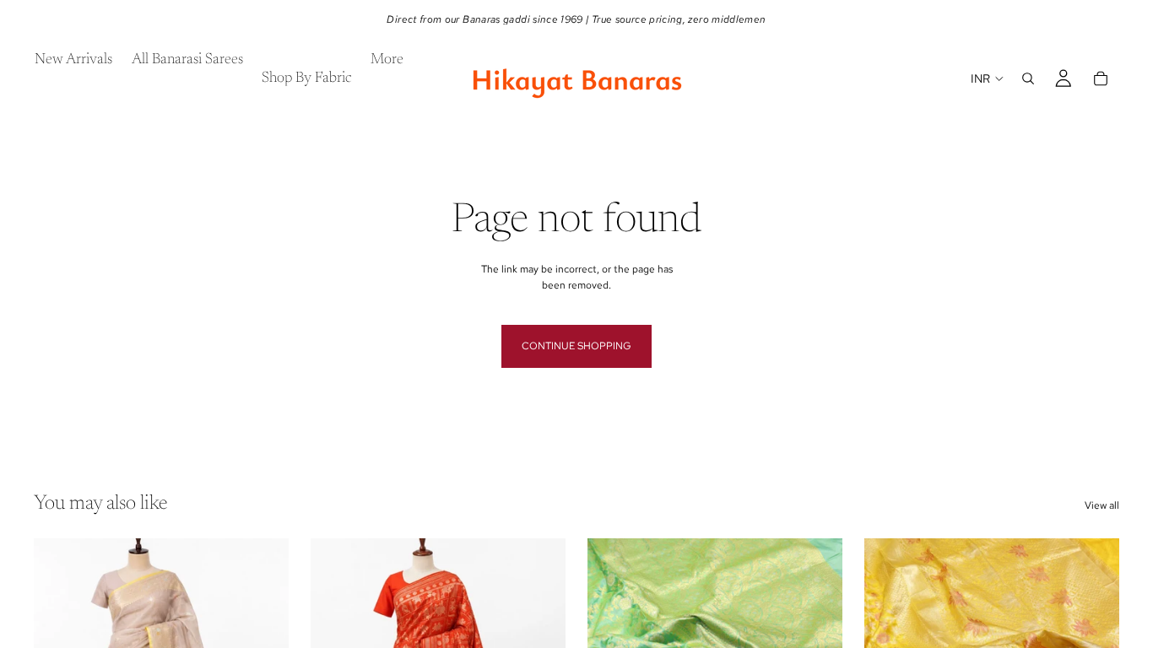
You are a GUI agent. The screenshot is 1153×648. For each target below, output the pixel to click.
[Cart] (1100, 78)
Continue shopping (576, 346)
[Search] (1028, 78)
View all (1102, 505)
